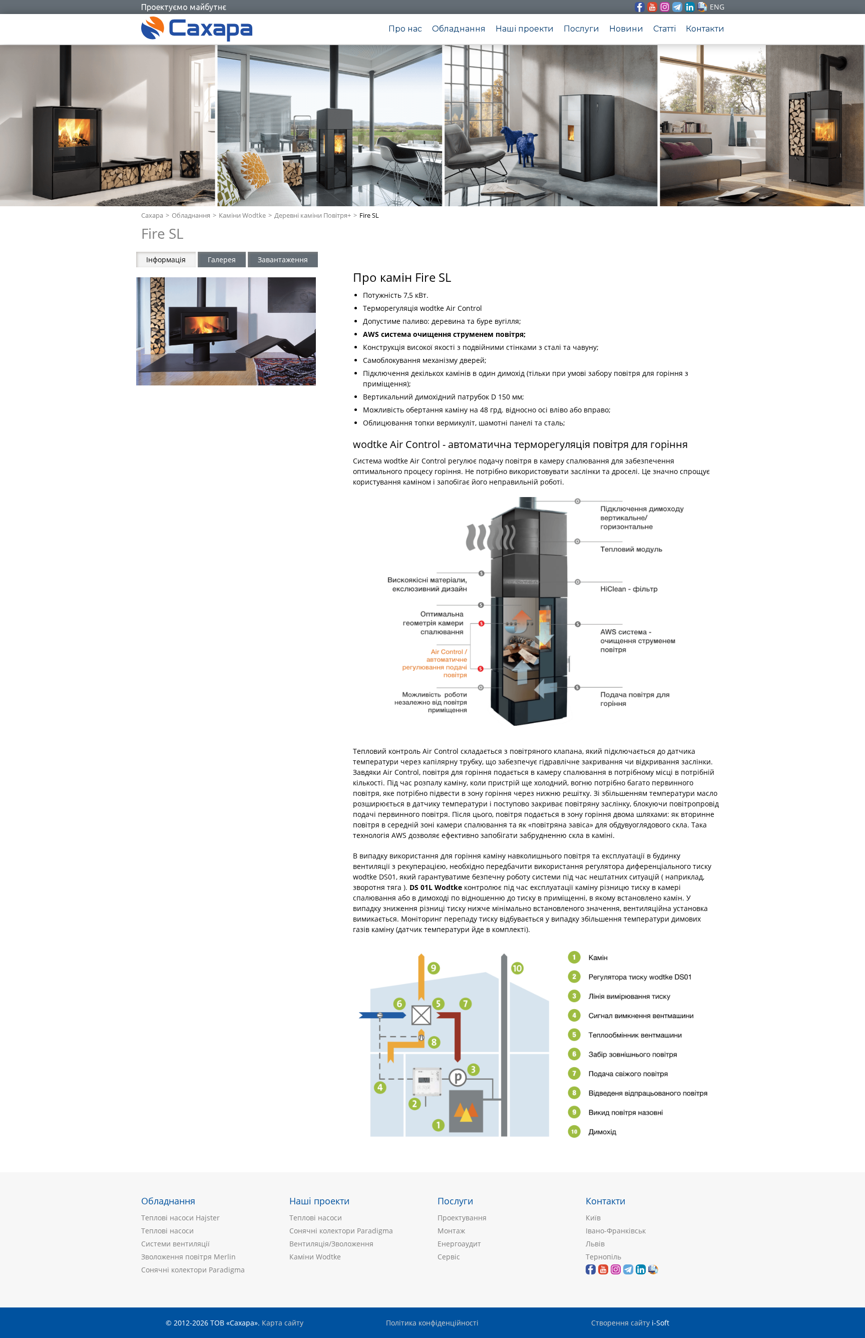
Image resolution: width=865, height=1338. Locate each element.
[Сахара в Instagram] (665, 7)
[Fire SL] (226, 331)
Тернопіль (603, 1256)
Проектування (462, 1217)
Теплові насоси (167, 1230)
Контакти (705, 29)
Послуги (581, 29)
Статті (664, 29)
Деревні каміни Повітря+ (312, 215)
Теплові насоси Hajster (180, 1217)
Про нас (405, 29)
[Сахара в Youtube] (652, 7)
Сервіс (449, 1256)
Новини (626, 29)
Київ (593, 1217)
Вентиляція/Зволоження (331, 1243)
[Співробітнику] (702, 7)
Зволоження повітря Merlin (188, 1256)
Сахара (152, 215)
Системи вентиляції (175, 1243)
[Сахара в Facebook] (640, 7)
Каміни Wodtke (242, 215)
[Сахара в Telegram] (677, 7)
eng (717, 7)
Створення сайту (620, 1322)
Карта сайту (282, 1322)
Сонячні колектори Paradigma (193, 1269)
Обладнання (459, 29)
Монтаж (451, 1230)
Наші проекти (525, 29)
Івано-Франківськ (616, 1230)
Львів (595, 1243)
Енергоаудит (459, 1243)
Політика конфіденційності (432, 1322)
